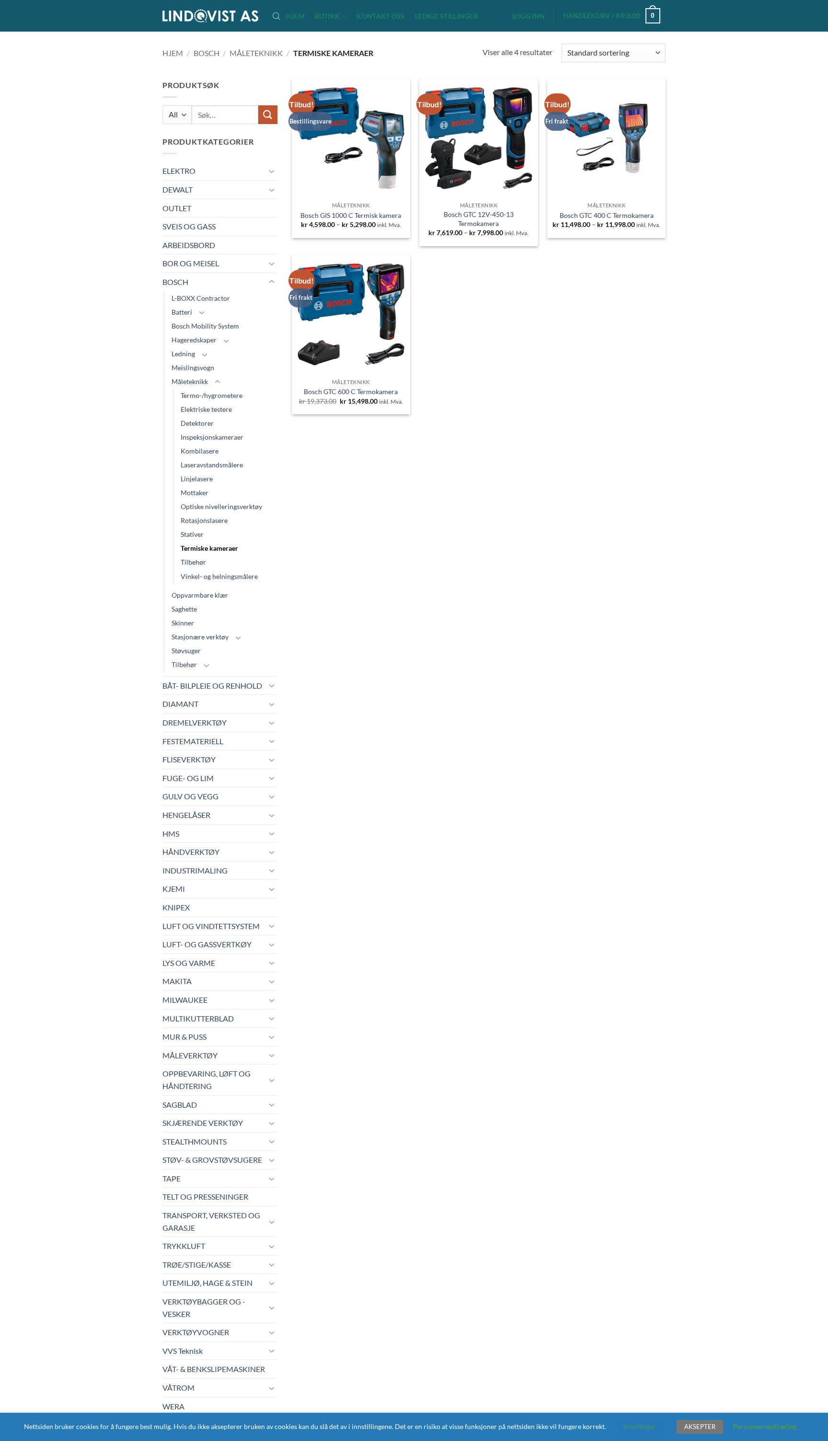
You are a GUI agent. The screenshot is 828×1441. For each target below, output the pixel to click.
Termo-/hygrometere (211, 395)
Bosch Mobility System (205, 326)
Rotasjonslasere (204, 520)
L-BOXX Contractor (201, 298)
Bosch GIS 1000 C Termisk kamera (350, 215)
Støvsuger (186, 651)
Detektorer (197, 423)
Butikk (327, 16)
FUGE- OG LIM (188, 778)
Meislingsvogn (193, 367)
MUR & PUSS (184, 1036)
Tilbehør (193, 562)
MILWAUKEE (184, 999)
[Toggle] (271, 171)
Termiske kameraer (209, 548)
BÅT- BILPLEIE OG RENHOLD (212, 685)
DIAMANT (180, 703)
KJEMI (173, 888)
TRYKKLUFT (183, 1245)
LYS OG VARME (188, 962)
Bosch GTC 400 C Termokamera (607, 215)
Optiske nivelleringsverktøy (221, 506)
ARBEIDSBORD (188, 245)
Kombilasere (199, 451)
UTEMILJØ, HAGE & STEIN (207, 1282)
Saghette (184, 609)
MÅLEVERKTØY (190, 1055)
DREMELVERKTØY (194, 722)
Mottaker (194, 492)
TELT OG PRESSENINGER (205, 1196)
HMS (170, 833)
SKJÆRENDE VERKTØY (202, 1122)
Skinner (183, 623)
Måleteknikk (256, 52)
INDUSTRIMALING (195, 870)
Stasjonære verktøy (200, 637)
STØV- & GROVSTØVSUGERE (212, 1159)
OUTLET (176, 208)
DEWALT (177, 189)
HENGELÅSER (186, 814)
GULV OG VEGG (190, 796)
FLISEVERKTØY (189, 759)
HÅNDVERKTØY (190, 851)
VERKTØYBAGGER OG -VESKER (203, 1307)
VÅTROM (178, 1387)
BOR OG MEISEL (190, 263)
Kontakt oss (380, 16)
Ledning (183, 354)
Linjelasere (197, 479)
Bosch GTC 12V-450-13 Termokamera (479, 218)
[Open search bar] (276, 16)
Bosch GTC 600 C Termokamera (351, 391)
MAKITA (177, 981)
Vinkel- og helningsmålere (219, 576)
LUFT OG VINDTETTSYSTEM (211, 925)
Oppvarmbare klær (200, 595)
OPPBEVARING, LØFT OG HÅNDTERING (206, 1079)
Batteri (182, 312)
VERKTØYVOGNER (195, 1332)
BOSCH (206, 52)
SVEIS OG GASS (189, 226)
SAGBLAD (179, 1104)
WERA (173, 1406)
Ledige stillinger (446, 16)
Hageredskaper (194, 340)
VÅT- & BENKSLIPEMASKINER (213, 1368)
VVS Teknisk (182, 1350)
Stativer (192, 534)
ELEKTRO (179, 170)
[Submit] (267, 114)
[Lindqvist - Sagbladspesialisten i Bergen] (210, 16)
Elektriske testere (206, 409)
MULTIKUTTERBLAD (198, 1018)
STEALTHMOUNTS (194, 1141)
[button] (528, 16)
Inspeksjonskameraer (212, 437)
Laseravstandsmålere (212, 465)
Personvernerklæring (764, 1426)
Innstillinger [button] (639, 1426)
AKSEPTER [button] (699, 1426)
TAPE (171, 1178)
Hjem (295, 16)
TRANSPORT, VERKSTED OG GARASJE (211, 1221)
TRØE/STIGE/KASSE (196, 1264)
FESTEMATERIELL (192, 741)
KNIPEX (176, 907)
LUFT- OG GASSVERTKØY (207, 944)
